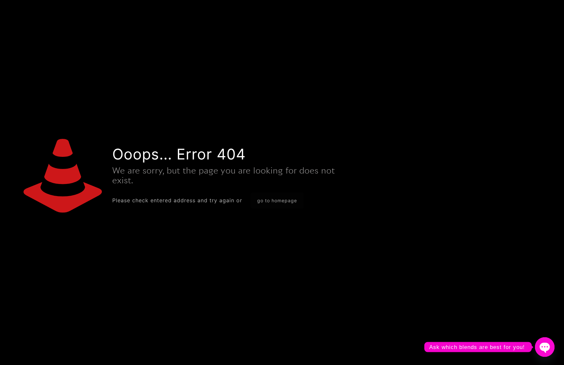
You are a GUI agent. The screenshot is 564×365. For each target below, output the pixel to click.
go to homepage (277, 200)
